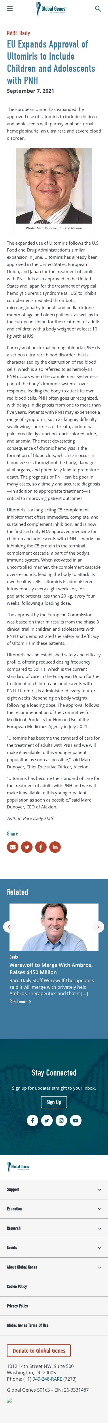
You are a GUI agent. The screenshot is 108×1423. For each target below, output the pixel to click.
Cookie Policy (17, 1286)
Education (14, 1209)
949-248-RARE (47, 1379)
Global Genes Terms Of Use (27, 1325)
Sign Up (54, 1102)
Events (12, 1247)
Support (13, 1189)
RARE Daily (18, 33)
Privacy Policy (17, 1306)
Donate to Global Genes (39, 1350)
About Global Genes (22, 1267)
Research (14, 1228)
